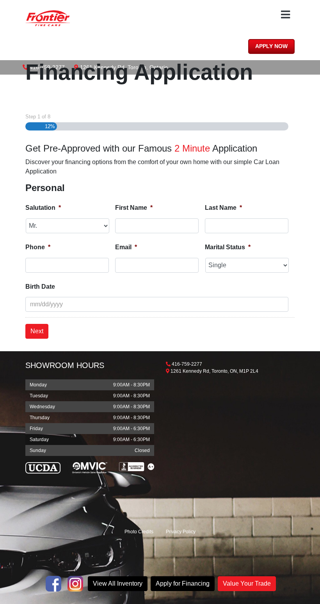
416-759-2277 (187, 364)
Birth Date (40, 286)
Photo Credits (138, 531)
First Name (134, 207)
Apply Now (271, 46)
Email (126, 247)
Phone (37, 247)
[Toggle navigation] (285, 14)
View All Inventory (117, 583)
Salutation (43, 207)
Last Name (223, 207)
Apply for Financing (183, 583)
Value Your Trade (247, 583)
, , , (214, 371)
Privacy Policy (181, 531)
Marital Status (228, 247)
